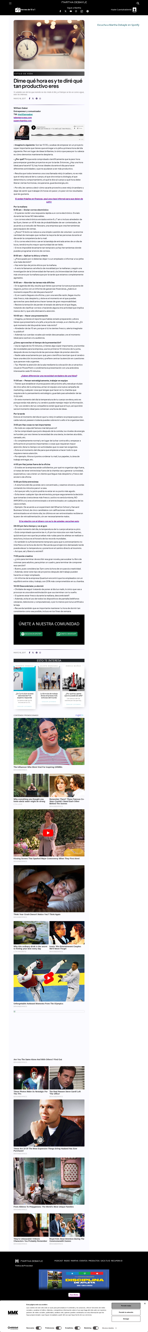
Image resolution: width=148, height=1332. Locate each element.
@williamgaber (25, 114)
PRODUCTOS (94, 1261)
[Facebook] (29, 98)
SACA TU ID (105, 1261)
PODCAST (58, 1261)
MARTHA (74, 1261)
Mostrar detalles (108, 1328)
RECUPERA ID (116, 1261)
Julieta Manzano (49, 666)
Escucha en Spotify (32, 634)
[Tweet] (33, 98)
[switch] (59, 1328)
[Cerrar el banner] (145, 1303)
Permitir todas (126, 1306)
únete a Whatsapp (68, 634)
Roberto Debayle (25, 666)
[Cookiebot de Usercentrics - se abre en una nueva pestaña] (13, 1328)
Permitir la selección (126, 1312)
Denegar (126, 1319)
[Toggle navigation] (10, 3)
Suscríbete (74, 1295)
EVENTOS (83, 1261)
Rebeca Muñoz (73, 666)
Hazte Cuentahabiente (121, 9)
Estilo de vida (23, 73)
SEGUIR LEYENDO (24, 706)
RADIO (67, 1261)
